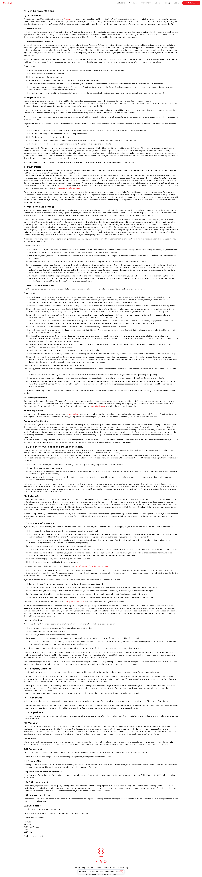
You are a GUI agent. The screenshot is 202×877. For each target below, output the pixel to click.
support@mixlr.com (97, 406)
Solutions (121, 3)
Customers (146, 3)
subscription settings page (69, 188)
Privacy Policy (122, 868)
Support (90, 868)
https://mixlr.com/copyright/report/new (91, 566)
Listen (157, 3)
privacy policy (72, 414)
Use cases (133, 3)
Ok (121, 871)
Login (176, 3)
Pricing (167, 3)
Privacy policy (69, 19)
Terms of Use (109, 868)
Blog (83, 868)
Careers (99, 868)
